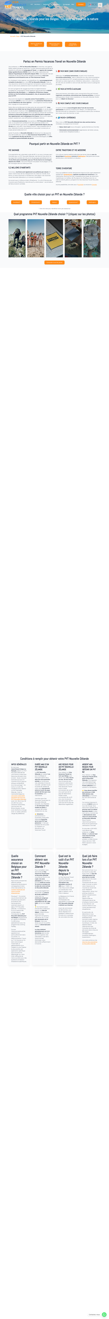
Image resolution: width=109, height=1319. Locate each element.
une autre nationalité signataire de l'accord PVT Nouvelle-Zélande (18, 797)
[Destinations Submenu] (51, 4)
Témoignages (66, 4)
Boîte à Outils (56, 4)
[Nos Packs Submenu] (41, 4)
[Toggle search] (100, 5)
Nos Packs (37, 4)
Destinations (46, 4)
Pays (17, 36)
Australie (80, 184)
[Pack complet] (54, 238)
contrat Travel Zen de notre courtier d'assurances (18, 891)
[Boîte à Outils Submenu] (61, 4)
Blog (73, 4)
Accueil (12, 36)
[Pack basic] (17, 238)
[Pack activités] (35, 238)
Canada (94, 184)
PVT (32, 4)
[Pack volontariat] (91, 238)
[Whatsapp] (104, 1314)
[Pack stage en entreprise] (73, 238)
